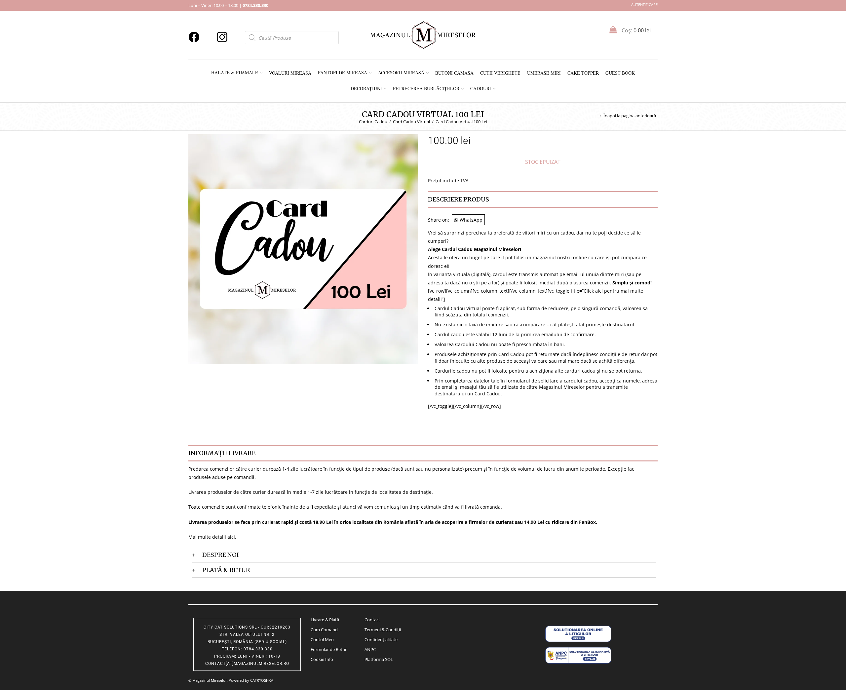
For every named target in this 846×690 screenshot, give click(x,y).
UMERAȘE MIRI (544, 73)
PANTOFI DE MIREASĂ (342, 72)
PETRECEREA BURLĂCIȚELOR (426, 88)
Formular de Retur (329, 649)
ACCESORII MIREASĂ (401, 72)
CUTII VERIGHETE (500, 73)
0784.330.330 (255, 5)
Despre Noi (220, 555)
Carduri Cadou (373, 122)
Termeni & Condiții (383, 630)
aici (231, 537)
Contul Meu (322, 639)
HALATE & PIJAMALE (234, 72)
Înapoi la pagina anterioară (629, 116)
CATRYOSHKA (261, 680)
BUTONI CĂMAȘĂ (454, 73)
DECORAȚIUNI (366, 88)
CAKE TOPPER (583, 73)
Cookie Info (322, 659)
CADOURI (480, 88)
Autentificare (644, 4)
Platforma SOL (379, 659)
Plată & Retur (226, 570)
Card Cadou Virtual (411, 122)
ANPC (370, 649)
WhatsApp (471, 220)
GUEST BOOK (620, 73)
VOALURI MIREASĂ (290, 73)
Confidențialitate (381, 639)
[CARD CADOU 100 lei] (303, 248)
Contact (372, 620)
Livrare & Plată (325, 620)
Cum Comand (324, 630)
